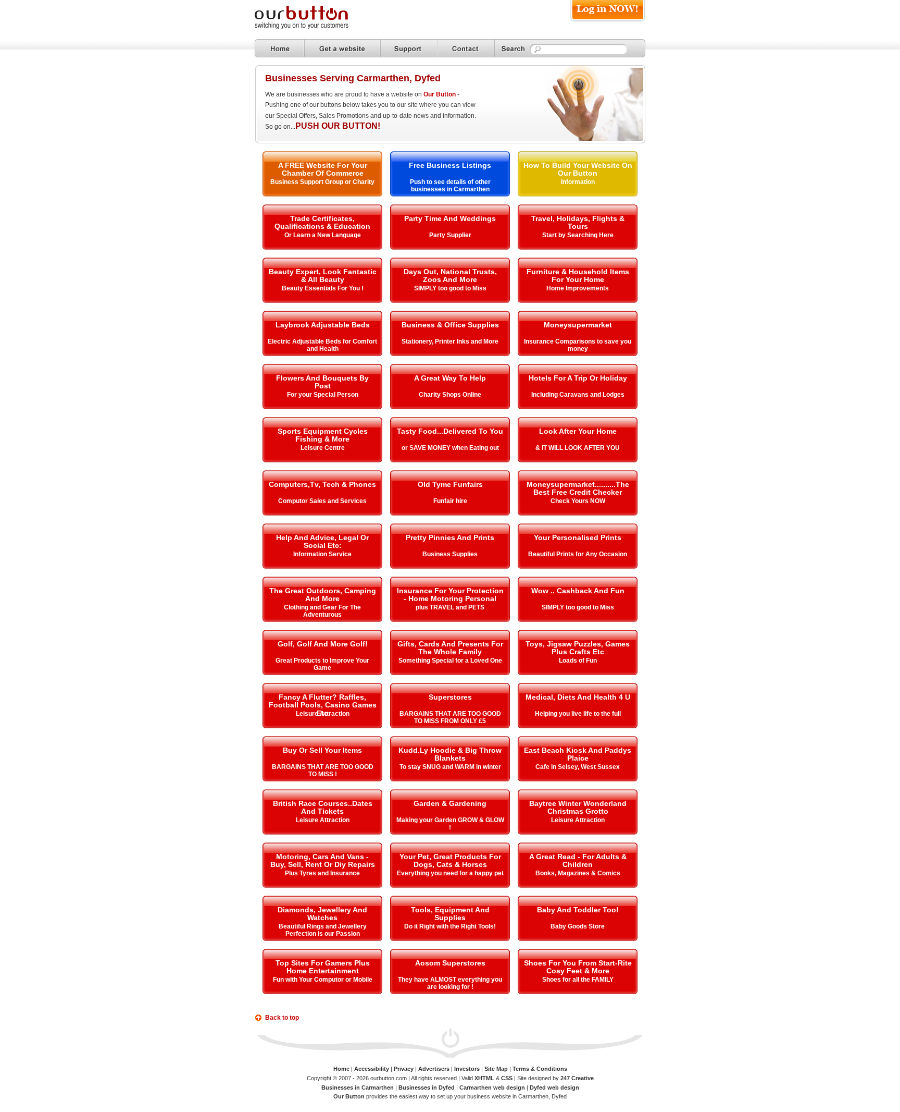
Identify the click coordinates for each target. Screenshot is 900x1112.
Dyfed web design (554, 1087)
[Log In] (607, 22)
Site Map (496, 1069)
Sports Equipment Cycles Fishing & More (323, 435)
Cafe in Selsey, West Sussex (577, 767)
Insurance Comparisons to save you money (577, 345)
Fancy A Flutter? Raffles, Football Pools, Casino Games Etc (323, 705)
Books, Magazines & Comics (577, 873)
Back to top (282, 1017)
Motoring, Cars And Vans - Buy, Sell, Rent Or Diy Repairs (322, 860)
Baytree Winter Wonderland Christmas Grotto (578, 807)
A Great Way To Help (450, 378)
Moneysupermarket (578, 325)
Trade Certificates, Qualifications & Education (322, 222)
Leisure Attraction (322, 713)
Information (578, 182)
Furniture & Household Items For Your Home (578, 275)
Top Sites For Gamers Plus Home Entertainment (323, 967)
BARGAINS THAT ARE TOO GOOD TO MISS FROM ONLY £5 (450, 717)
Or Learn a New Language (322, 235)
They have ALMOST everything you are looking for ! (450, 983)
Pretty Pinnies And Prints (450, 537)
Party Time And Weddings (450, 218)
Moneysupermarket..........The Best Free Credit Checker (578, 488)
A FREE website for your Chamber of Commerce (322, 169)
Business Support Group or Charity (322, 182)
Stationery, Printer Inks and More (450, 341)
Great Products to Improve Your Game (322, 664)
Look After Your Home (578, 431)
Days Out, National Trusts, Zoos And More (450, 275)
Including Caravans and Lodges (577, 394)
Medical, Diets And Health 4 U (578, 697)
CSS (506, 1078)
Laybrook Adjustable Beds (323, 325)
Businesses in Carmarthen (357, 1087)
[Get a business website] (342, 48)
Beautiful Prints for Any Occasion (577, 554)
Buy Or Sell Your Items (322, 750)
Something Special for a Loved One (450, 660)
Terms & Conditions (539, 1069)
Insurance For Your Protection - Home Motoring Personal (450, 594)
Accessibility (371, 1069)
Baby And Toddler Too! (578, 910)
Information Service (322, 554)
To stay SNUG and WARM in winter (450, 767)
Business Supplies (450, 554)
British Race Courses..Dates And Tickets (322, 807)
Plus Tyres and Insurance (322, 873)
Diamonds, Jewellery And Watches (322, 914)
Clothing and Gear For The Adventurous (322, 611)
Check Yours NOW (578, 501)
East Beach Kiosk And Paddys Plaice (577, 754)
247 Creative (577, 1078)
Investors (467, 1069)
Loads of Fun (578, 660)
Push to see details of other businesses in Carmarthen (450, 185)
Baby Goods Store (578, 926)
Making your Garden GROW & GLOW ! (450, 823)
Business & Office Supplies (450, 325)
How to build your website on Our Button (577, 169)
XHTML (484, 1078)
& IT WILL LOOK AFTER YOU (577, 447)
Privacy (404, 1069)
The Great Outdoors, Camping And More (322, 594)
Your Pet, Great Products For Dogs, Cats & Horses (450, 860)
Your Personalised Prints (577, 537)
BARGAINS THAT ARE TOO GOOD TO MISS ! (322, 770)
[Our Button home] (279, 48)
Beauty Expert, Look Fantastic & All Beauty (323, 275)
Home (341, 1069)
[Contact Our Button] (466, 48)
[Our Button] (312, 27)
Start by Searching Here (578, 235)
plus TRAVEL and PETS (450, 607)
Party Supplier (450, 235)
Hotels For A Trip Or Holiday (578, 378)
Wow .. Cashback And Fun (577, 590)
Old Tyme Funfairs (450, 484)
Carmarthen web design (492, 1087)
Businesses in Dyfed (426, 1087)
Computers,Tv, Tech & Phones (322, 484)
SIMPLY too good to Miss (450, 288)
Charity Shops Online (450, 394)
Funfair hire (450, 501)
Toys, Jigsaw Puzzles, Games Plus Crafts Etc (578, 648)
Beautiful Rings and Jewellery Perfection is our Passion (323, 930)
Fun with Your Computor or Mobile (322, 979)
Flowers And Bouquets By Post (322, 382)
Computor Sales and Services (322, 501)
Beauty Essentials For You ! (323, 288)
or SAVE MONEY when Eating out (450, 447)
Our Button (439, 94)
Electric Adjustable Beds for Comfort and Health (322, 345)
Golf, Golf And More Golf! (323, 644)
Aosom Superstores (450, 963)
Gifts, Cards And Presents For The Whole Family (450, 648)
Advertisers (433, 1069)
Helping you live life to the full (578, 713)
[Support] (409, 48)
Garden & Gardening (450, 803)
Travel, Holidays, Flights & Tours (577, 222)
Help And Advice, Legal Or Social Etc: (322, 541)
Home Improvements (577, 288)
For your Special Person (322, 394)
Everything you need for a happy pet (450, 873)
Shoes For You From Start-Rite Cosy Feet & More (578, 967)
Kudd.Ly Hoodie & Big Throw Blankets (450, 754)
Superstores (450, 697)
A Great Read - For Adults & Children (578, 860)
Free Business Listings (450, 165)
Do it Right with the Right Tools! (450, 926)
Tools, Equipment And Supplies (450, 914)
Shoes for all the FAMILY (578, 979)
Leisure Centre (323, 447)
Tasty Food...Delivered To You (450, 431)
